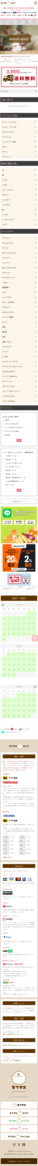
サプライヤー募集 (27, 1154)
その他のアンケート (19, 501)
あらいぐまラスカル (9, 268)
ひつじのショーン (8, 277)
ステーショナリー (8, 132)
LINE (4, 1045)
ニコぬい (5, 356)
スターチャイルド (8, 386)
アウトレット (7, 156)
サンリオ (5, 248)
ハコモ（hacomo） (9, 401)
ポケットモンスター (9, 253)
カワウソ (5, 195)
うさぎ (4, 185)
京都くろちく (7, 342)
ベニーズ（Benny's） (10, 376)
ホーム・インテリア (9, 122)
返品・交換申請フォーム (10, 1034)
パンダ (4, 180)
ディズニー (6, 238)
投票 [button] (19, 440)
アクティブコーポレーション (12, 366)
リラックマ (6, 273)
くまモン (5, 282)
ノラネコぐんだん (8, 396)
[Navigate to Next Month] (35, 687)
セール (4, 151)
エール (4, 322)
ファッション (7, 137)
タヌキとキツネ (7, 312)
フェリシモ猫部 (7, 317)
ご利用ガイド (11, 1151)
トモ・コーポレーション (11, 391)
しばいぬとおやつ (8, 371)
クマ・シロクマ (7, 190)
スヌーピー (6, 258)
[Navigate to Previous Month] (3, 605)
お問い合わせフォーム (14, 1045)
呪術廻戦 (5, 287)
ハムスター (6, 200)
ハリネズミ (6, 205)
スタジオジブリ (7, 243)
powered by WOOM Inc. (19, 1091)
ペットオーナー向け (9, 142)
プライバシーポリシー (24, 1151)
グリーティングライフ (10, 361)
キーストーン (7, 381)
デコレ (4, 292)
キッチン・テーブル (9, 127)
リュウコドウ (7, 347)
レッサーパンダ (7, 219)
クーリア (5, 352)
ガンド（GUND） (8, 302)
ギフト (4, 147)
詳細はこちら (7, 857)
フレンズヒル (7, 297)
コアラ (4, 224)
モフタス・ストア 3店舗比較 (12, 1060)
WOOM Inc (12, 1161)
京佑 (3, 337)
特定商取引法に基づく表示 (13, 1154)
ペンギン (5, 214)
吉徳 (3, 327)
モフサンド (6, 307)
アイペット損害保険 (29, 587)
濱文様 (4, 332)
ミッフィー (6, 263)
